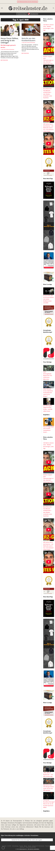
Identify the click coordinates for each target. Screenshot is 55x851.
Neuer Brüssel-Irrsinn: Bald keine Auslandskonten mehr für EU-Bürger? (48, 392)
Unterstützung (15, 846)
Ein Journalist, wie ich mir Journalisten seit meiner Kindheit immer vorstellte (48, 299)
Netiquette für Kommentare (38, 846)
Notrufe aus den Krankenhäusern (28, 39)
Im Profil (9, 846)
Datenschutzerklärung (30, 847)
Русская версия (48, 846)
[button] (2, 8)
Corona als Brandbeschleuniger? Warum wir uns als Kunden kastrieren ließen (49, 803)
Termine (21, 846)
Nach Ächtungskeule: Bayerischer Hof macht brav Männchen (47, 375)
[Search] (53, 8)
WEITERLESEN (4, 60)
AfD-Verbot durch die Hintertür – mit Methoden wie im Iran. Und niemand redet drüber (48, 127)
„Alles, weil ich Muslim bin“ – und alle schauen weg (48, 774)
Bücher (25, 846)
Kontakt (29, 846)
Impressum (22, 847)
